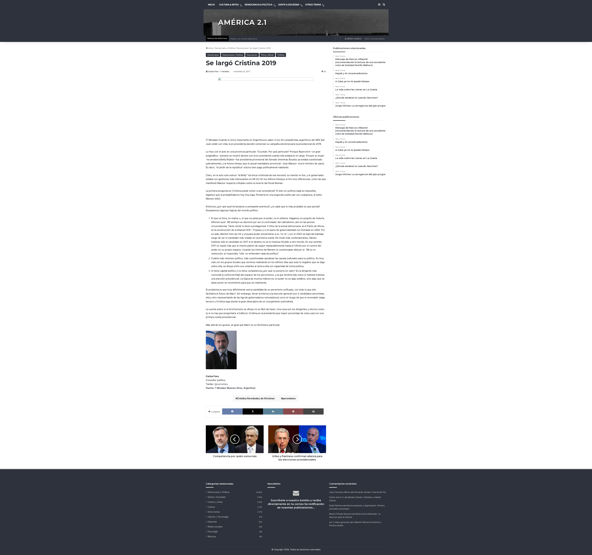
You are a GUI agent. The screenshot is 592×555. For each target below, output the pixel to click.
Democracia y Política (225, 48)
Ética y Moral (267, 55)
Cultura (211, 507)
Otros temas (214, 512)
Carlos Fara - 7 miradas (218, 71)
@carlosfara (221, 384)
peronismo (289, 398)
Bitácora (212, 536)
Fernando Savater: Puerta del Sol (370, 492)
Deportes (212, 521)
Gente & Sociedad (288, 4)
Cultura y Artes (215, 502)
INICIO (211, 4)
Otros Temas (313, 4)
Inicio (210, 48)
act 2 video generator (339, 522)
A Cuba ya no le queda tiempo (244, 38)
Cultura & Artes (229, 4)
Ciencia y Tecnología (218, 517)
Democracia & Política (258, 4)
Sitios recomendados (374, 38)
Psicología (213, 531)
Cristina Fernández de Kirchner (256, 398)
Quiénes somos (353, 38)
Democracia (242, 48)
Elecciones (252, 55)
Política (281, 55)
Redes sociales (215, 526)
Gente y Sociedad (216, 497)
